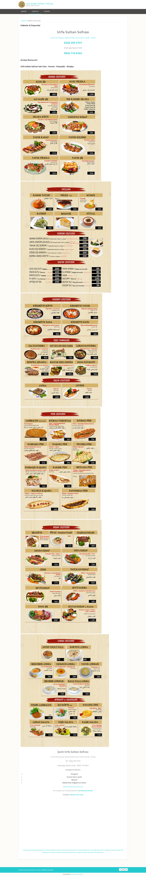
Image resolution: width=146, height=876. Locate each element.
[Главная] (21, 4)
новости (35, 11)
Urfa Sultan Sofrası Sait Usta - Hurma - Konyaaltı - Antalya (47, 66)
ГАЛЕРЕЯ (47, 11)
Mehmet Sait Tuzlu (76, 795)
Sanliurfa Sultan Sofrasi (76, 874)
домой (23, 11)
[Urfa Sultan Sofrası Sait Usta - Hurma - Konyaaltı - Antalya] (61, 180)
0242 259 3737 (73, 42)
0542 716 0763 (73, 53)
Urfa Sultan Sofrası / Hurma (39, 3)
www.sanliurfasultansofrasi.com (73, 787)
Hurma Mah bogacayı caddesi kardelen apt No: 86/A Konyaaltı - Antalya (73, 38)
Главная (23, 21)
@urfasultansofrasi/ (86, 791)
